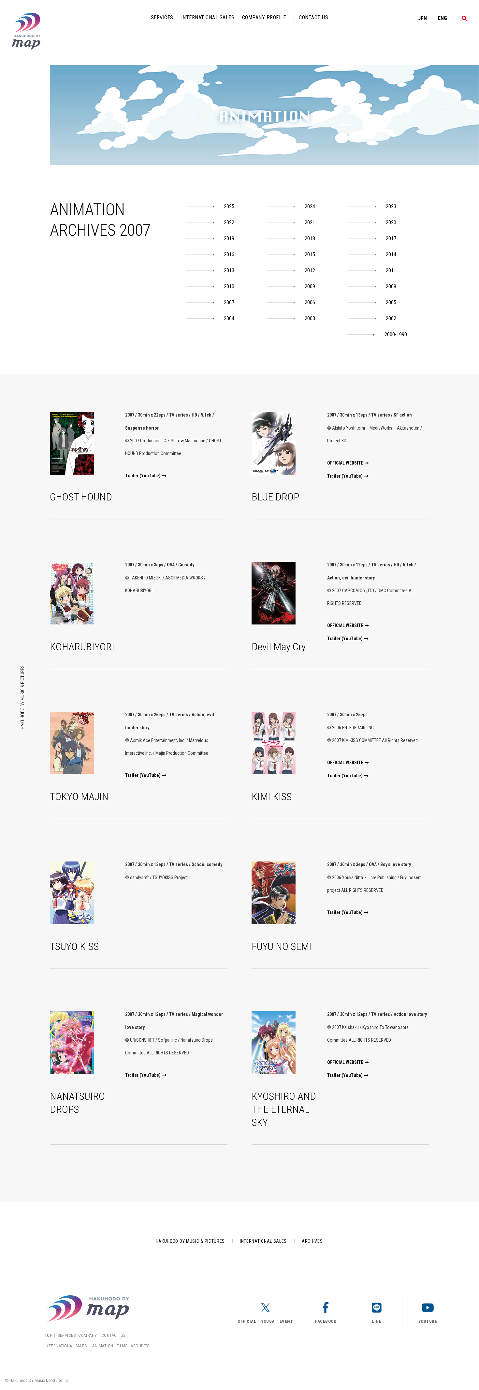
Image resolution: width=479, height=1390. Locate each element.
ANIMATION (102, 1345)
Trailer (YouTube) (143, 475)
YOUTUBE (427, 1321)
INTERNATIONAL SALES (208, 17)
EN (442, 18)
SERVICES (162, 17)
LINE (376, 1321)
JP (422, 18)
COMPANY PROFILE (264, 17)
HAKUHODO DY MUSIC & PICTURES (22, 697)
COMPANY (87, 1335)
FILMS (122, 1345)
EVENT (286, 1321)
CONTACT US (313, 17)
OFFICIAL (247, 1321)
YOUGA (268, 1321)
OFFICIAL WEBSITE (345, 463)
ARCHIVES (312, 1241)
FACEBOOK (325, 1321)
